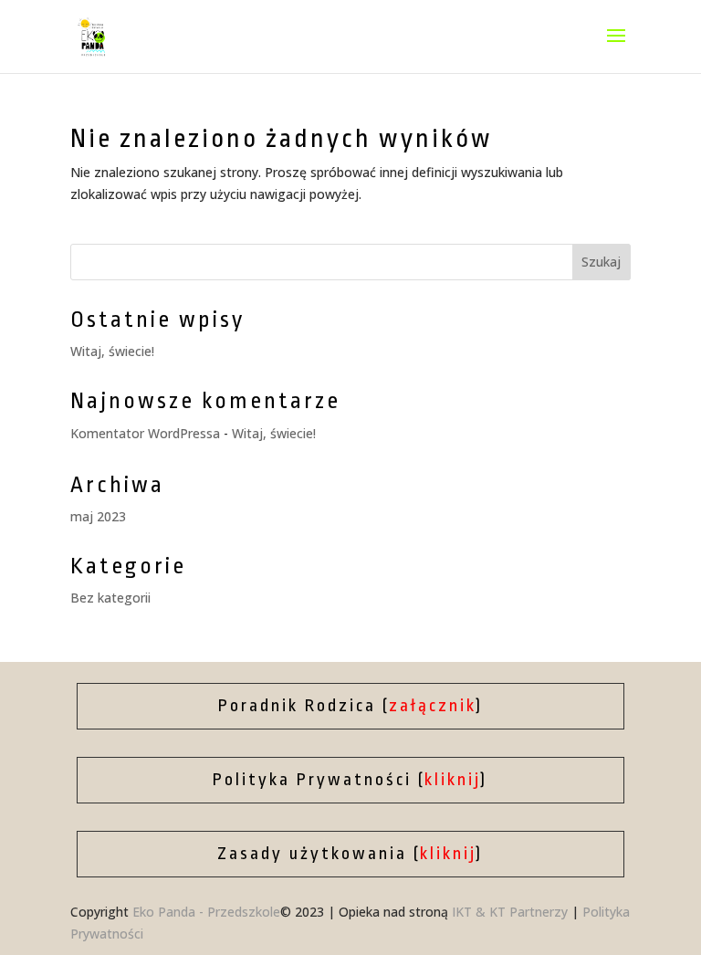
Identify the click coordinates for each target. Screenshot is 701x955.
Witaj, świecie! (112, 351)
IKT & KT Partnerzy (510, 911)
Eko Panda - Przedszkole (206, 911)
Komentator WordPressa (145, 433)
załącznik (432, 706)
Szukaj (601, 261)
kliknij (452, 780)
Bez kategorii (110, 597)
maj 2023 (98, 516)
